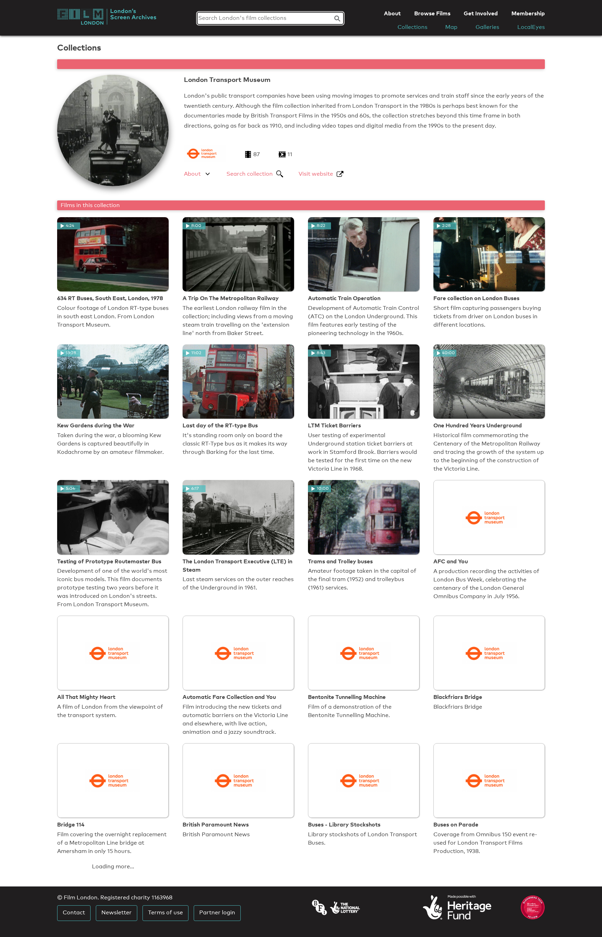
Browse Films (432, 13)
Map (451, 27)
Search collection (249, 173)
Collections (412, 27)
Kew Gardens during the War (95, 425)
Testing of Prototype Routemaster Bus (109, 561)
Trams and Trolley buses (340, 561)
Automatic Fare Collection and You (229, 696)
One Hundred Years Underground (477, 425)
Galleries (487, 27)
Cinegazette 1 (326, 928)
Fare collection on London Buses (476, 298)
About (392, 13)
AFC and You (450, 561)
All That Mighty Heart (86, 696)
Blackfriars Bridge (457, 696)
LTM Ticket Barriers (334, 425)
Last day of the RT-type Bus (220, 425)
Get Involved (481, 13)
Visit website (316, 173)
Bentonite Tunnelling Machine (347, 696)
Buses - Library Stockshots (344, 824)
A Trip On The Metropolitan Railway (231, 298)
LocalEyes (531, 27)
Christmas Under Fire (211, 928)
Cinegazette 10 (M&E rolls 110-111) (479, 928)
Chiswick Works (78, 928)
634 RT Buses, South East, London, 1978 (110, 298)
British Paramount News (216, 824)
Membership (528, 13)
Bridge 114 (70, 824)
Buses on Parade (455, 824)
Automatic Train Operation (344, 298)
